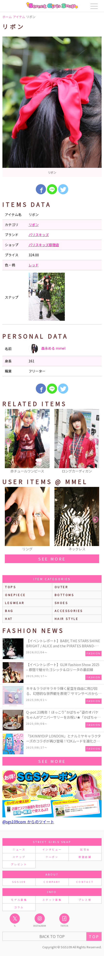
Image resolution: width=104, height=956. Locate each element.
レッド (34, 265)
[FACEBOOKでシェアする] (41, 189)
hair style (67, 618)
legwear (14, 603)
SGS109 (19, 882)
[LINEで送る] (52, 189)
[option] (52, 107)
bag (9, 611)
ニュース (19, 849)
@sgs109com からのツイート (28, 821)
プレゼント (19, 864)
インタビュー (52, 849)
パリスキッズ (39, 234)
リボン (34, 224)
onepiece (15, 595)
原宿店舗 (85, 857)
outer (61, 587)
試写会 (85, 849)
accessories (69, 611)
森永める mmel (53, 348)
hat (9, 618)
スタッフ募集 (52, 899)
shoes (61, 603)
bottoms (64, 595)
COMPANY (52, 882)
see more (52, 559)
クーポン (51, 857)
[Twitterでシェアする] (63, 189)
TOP (94, 936)
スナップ (19, 857)
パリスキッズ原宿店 (44, 244)
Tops (10, 587)
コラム (19, 907)
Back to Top (52, 936)
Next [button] (95, 441)
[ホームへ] (52, 5)
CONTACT (85, 882)
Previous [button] (8, 441)
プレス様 (85, 899)
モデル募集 (19, 899)
